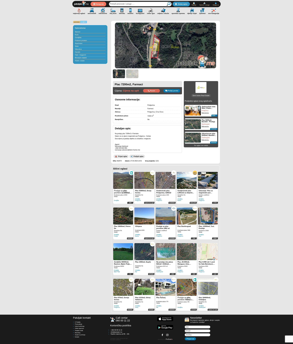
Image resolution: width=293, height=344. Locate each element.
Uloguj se (216, 5)
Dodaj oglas (182, 4)
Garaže (77, 52)
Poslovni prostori (81, 40)
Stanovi (77, 32)
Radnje (194, 5)
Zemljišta (78, 37)
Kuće (77, 35)
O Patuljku (78, 322)
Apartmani (78, 43)
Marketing (77, 332)
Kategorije (100, 4)
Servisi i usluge (204, 5)
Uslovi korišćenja (79, 326)
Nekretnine (80, 28)
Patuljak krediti (79, 330)
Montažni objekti (81, 58)
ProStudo (169, 339)
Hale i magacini (80, 55)
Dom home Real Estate (201, 95)
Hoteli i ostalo (80, 61)
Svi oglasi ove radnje (201, 145)
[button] (215, 45)
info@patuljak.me (116, 332)
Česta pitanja (78, 324)
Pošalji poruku (173, 91)
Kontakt (77, 337)
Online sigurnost (79, 328)
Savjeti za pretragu (80, 334)
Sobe (77, 46)
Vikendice (78, 49)
